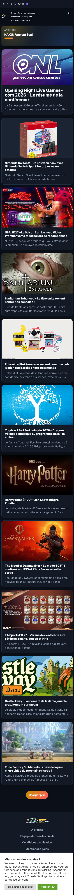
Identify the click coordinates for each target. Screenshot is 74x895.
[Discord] (27, 4)
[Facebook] (4, 4)
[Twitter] (7, 4)
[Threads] (23, 4)
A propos (37, 829)
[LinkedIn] (15, 4)
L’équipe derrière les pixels (37, 836)
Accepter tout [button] (47, 886)
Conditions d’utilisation (37, 842)
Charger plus (37, 795)
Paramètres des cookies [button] (20, 886)
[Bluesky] (19, 4)
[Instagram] (11, 4)
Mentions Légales (37, 849)
